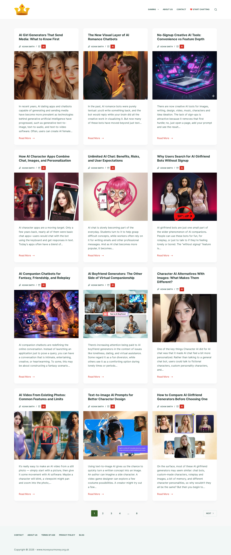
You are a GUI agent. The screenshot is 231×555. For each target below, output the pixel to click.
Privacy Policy (67, 535)
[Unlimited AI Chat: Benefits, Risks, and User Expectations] (115, 197)
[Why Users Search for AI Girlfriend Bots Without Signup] (184, 197)
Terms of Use (48, 535)
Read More (25, 138)
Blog (81, 535)
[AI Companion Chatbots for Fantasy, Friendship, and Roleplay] (46, 314)
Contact (181, 9)
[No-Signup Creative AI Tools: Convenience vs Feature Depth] (184, 75)
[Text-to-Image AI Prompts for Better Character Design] (115, 435)
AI (43, 46)
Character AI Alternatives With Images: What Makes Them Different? (180, 278)
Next (208, 513)
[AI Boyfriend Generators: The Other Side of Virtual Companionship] (115, 314)
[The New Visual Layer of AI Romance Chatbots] (115, 75)
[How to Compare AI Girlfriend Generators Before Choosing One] (184, 435)
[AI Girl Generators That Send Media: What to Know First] (46, 75)
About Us (168, 9)
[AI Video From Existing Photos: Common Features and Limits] (46, 435)
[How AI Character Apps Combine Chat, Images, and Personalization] (46, 197)
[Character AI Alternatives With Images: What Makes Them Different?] (184, 318)
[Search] (215, 9)
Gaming (152, 9)
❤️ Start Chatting (199, 9)
